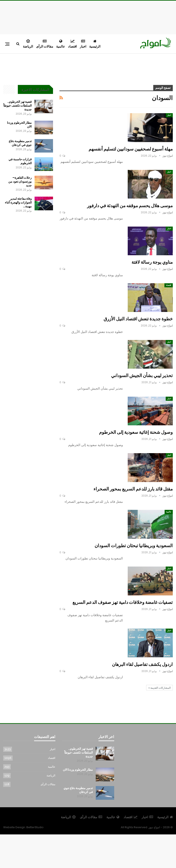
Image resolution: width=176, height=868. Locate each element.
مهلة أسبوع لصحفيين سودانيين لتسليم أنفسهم (131, 149)
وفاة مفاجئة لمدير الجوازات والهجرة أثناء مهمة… (18, 202)
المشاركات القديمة (160, 688)
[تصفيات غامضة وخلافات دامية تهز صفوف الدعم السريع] (150, 581)
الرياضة (28, 46)
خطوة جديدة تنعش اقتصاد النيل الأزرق (138, 319)
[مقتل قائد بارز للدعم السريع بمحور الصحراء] (150, 467)
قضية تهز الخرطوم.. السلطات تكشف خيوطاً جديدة (17, 105)
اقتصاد (72, 46)
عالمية (60, 46)
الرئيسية (94, 46)
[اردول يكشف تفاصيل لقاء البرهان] (150, 643)
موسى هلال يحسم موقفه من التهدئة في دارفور (130, 205)
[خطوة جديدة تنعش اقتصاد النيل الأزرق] (150, 297)
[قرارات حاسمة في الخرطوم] (44, 164)
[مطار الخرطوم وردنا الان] (44, 127)
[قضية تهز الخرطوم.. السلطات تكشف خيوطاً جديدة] (44, 106)
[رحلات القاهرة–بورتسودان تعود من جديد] (44, 182)
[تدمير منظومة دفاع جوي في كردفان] (44, 146)
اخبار (83, 46)
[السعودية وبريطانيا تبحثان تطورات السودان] (150, 524)
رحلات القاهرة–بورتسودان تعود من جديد (20, 181)
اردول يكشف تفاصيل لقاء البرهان (142, 664)
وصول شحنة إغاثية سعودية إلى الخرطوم (136, 432)
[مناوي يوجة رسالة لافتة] (150, 241)
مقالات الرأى (44, 46)
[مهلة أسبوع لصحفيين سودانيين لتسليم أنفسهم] (150, 127)
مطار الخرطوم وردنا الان (19, 124)
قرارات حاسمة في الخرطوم (20, 161)
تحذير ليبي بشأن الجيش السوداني (142, 375)
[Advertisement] (88, 16)
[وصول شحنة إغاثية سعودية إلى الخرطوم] (150, 411)
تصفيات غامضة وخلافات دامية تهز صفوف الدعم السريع (123, 602)
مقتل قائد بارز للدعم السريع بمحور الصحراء (133, 489)
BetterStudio (35, 827)
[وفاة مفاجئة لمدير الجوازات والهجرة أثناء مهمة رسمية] (44, 203)
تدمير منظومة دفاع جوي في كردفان (20, 143)
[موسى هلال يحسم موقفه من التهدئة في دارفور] (150, 184)
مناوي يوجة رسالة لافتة (152, 262)
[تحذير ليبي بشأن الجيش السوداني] (150, 354)
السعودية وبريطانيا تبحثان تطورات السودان (134, 545)
